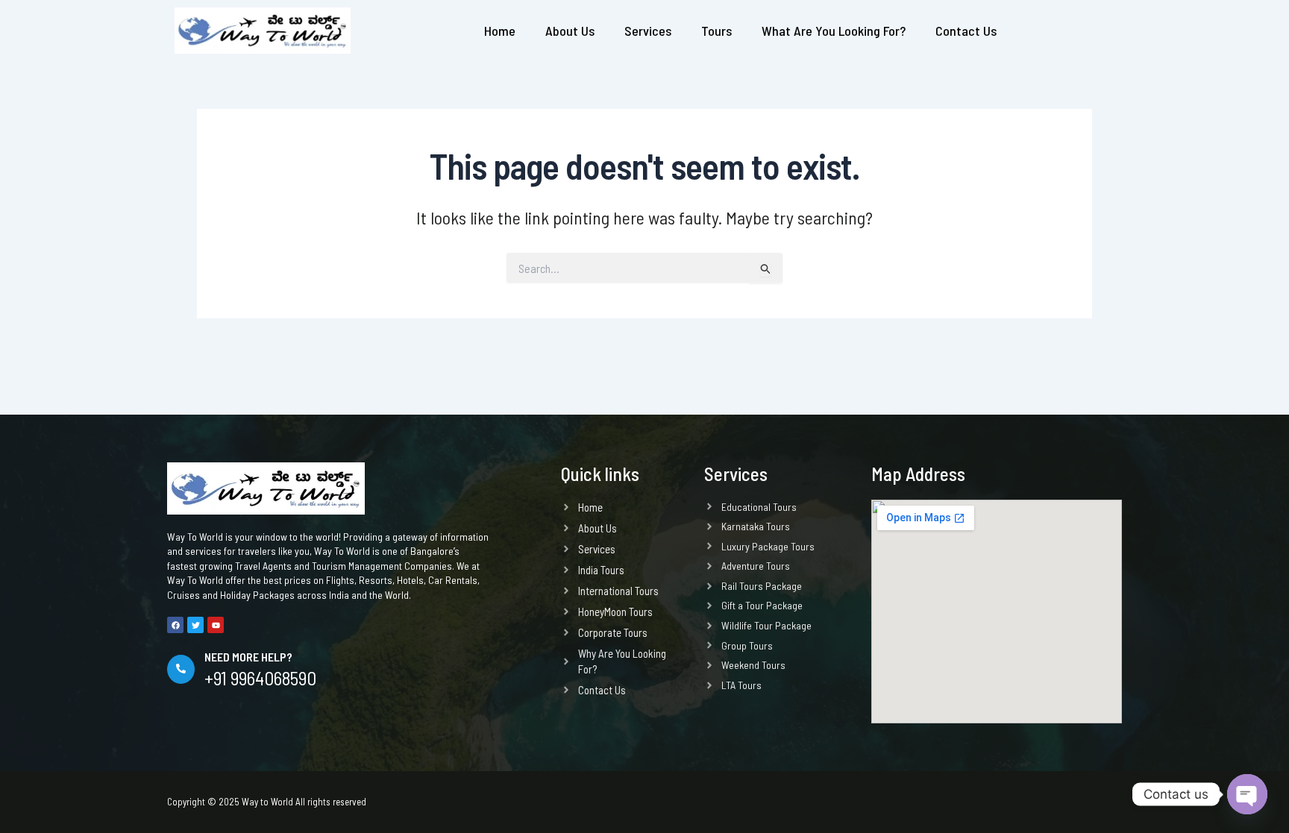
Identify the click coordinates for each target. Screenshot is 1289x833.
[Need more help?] (181, 669)
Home (499, 30)
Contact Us (966, 30)
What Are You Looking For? (834, 30)
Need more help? (248, 657)
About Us (570, 30)
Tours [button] (716, 30)
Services (647, 30)
